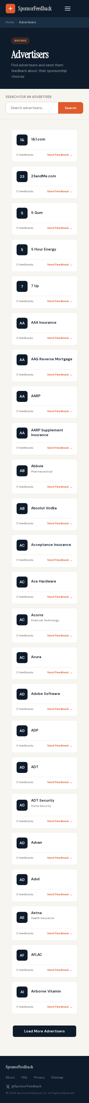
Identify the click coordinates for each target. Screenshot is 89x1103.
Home (10, 22)
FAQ (24, 1077)
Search (70, 108)
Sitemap (57, 1077)
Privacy (39, 1077)
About (10, 1077)
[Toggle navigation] (67, 8)
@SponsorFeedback (26, 1086)
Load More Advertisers (44, 1031)
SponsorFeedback (19, 1067)
